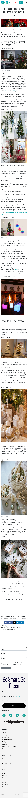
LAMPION (7, 90)
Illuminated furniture (7, 739)
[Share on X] (14, 622)
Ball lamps (5, 735)
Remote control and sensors (9, 746)
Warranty (4, 775)
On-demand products (7, 763)
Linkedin (21, 622)
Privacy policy (5, 786)
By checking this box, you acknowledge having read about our (13, 696)
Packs (3, 748)
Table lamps (5, 732)
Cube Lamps (5, 737)
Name (3, 649)
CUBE (16, 269)
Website (3, 658)
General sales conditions (8, 777)
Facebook (9, 622)
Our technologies (16, 793)
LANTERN (14, 90)
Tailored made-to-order (8, 761)
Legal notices (5, 784)
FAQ (3, 773)
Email (3, 654)
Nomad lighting (6, 793)
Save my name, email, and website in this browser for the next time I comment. (12, 663)
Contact (4, 780)
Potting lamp (5, 742)
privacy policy (17, 696)
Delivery (4, 782)
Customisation (6, 758)
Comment (4, 632)
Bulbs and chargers (7, 744)
